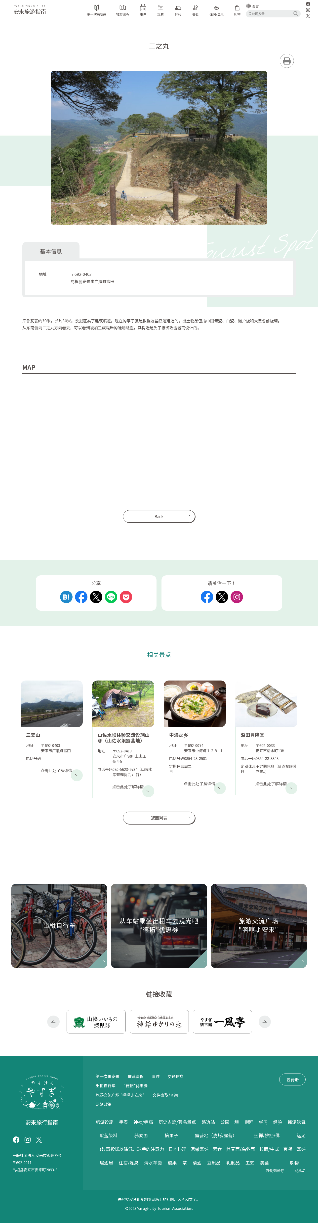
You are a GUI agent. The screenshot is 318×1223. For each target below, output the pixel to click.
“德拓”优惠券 (136, 1085)
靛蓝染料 (109, 1135)
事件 (156, 1076)
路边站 (208, 1122)
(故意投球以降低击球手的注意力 (132, 1149)
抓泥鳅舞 (297, 1122)
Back (159, 516)
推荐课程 (136, 1076)
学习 (263, 1122)
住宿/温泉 (128, 1162)
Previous (53, 1022)
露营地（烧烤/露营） (216, 1135)
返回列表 (159, 818)
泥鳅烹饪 (199, 1149)
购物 (294, 1162)
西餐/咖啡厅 (275, 1170)
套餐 (287, 1149)
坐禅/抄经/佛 (267, 1135)
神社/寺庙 (143, 1122)
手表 (123, 1122)
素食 (217, 1149)
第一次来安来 (107, 1076)
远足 (301, 1135)
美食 (264, 1162)
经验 (277, 1122)
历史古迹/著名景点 (177, 1122)
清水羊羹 (153, 1162)
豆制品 (214, 1162)
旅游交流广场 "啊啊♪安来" (120, 1095)
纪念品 (300, 1170)
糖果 (172, 1162)
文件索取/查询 (165, 1095)
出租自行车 (106, 1085)
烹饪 (301, 1149)
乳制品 (233, 1162)
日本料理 (177, 1149)
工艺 (249, 1162)
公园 (224, 1122)
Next (265, 1022)
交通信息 (176, 1076)
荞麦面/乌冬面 (240, 1149)
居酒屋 (106, 1162)
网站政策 (104, 1104)
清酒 (197, 1162)
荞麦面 (141, 1135)
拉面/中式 (269, 1149)
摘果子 (171, 1135)
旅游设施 (105, 1122)
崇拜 (248, 1122)
